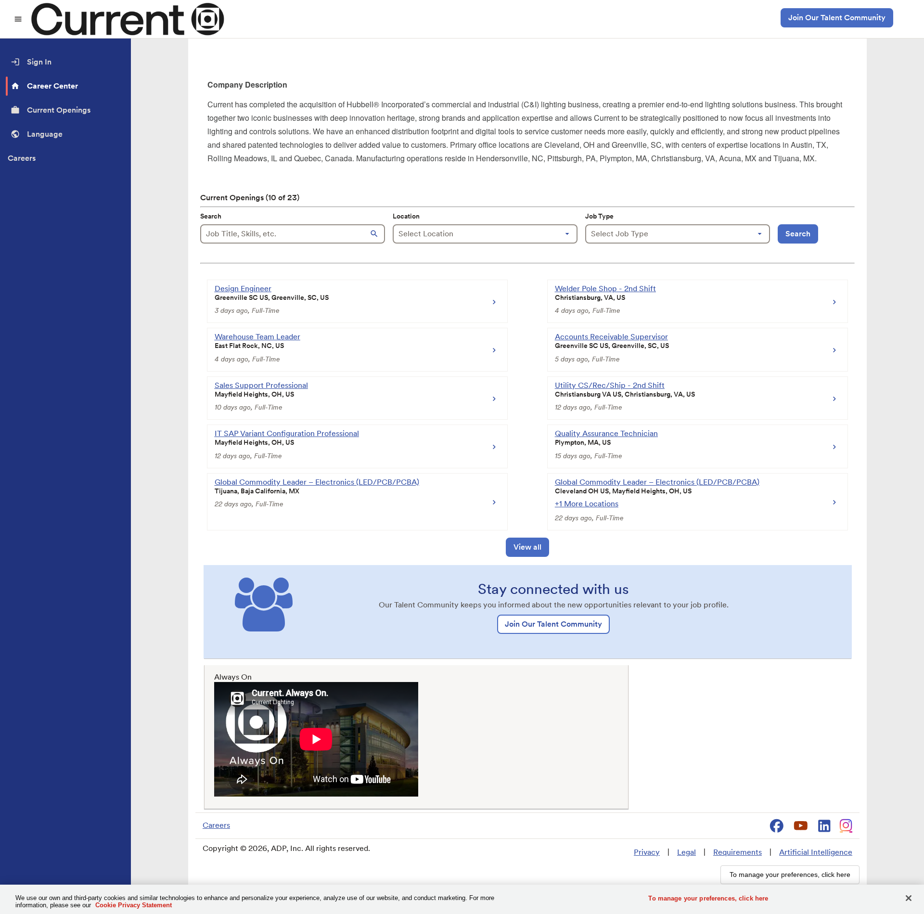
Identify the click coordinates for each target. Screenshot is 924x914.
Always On (233, 677)
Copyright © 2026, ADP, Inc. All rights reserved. (286, 848)
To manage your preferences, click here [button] (790, 874)
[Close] (908, 898)
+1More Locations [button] (586, 503)
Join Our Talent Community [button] (837, 17)
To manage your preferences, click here (708, 898)
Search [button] (797, 233)
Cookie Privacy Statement (133, 905)
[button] (375, 234)
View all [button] (527, 547)
